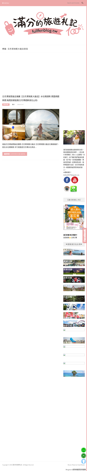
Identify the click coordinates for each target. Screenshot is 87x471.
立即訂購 (74, 237)
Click (84, 235)
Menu (6, 3)
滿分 (13, 104)
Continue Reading (17, 154)
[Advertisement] (30, 76)
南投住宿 (5, 104)
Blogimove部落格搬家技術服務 (76, 469)
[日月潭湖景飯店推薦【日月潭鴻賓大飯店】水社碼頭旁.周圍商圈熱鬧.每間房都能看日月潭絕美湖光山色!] (30, 124)
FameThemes (81, 465)
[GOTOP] (83, 461)
